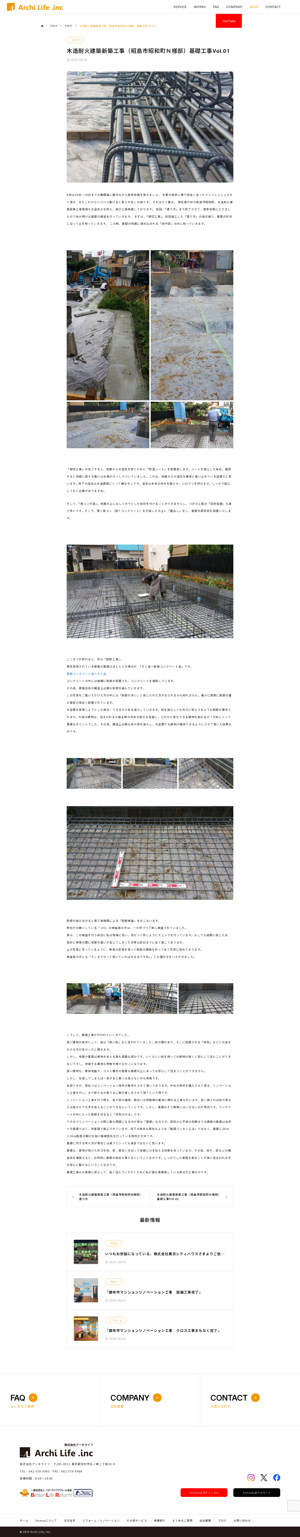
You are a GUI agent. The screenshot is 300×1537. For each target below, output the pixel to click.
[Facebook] (276, 1477)
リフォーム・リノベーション (101, 1520)
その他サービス (137, 1520)
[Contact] (56, 1493)
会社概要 (205, 1520)
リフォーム (115, 1320)
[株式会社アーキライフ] (34, 7)
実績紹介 (159, 1520)
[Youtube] (204, 1492)
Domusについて (46, 1520)
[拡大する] (145, 254)
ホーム (24, 1520)
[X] (263, 1477)
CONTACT (273, 7)
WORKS (200, 7)
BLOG (254, 7)
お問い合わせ (242, 1520)
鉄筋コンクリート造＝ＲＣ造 (86, 674)
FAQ (216, 7)
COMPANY (234, 7)
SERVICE (180, 7)
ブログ (75, 40)
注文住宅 (69, 1520)
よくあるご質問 (182, 1520)
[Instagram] (251, 1477)
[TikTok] (256, 1492)
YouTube (228, 21)
